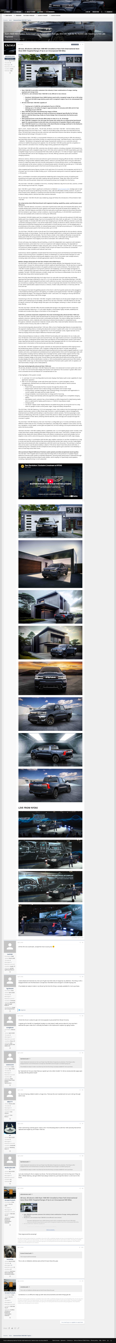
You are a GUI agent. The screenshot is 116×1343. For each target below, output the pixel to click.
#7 (82, 1123)
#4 (82, 1016)
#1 (82, 44)
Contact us (70, 1340)
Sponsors (63, 1340)
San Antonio (8, 1112)
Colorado (12, 1000)
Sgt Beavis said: (24, 1058)
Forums (18, 12)
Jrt (10, 1135)
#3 (82, 976)
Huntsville (12, 1145)
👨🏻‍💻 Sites (40, 12)
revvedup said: (24, 1287)
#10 (82, 1247)
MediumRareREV (10, 1168)
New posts (8, 15)
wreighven (10, 1027)
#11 (82, 1281)
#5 (82, 1053)
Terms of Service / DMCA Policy (82, 1340)
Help (100, 1340)
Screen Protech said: (26, 1253)
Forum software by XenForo (17, 1340)
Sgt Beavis (10, 988)
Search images (55, 15)
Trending (18, 15)
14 (10, 1263)
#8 (82, 1156)
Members (51, 12)
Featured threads (28, 15)
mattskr (10, 954)
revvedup (10, 1259)
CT (11, 1269)
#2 (82, 942)
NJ (10, 1179)
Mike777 (10, 1102)
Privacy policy (94, 1340)
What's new (31, 12)
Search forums (42, 15)
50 (11, 1265)
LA (10, 1077)
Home (104, 1340)
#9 (82, 1188)
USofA (11, 69)
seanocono (10, 1065)
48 (11, 64)
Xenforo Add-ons (40, 1340)
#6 (82, 1090)
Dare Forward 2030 (63, 189)
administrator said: (25, 1194)
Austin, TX (12, 966)
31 (10, 62)
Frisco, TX (12, 1041)
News (8, 12)
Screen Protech (10, 1200)
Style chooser (55, 1340)
